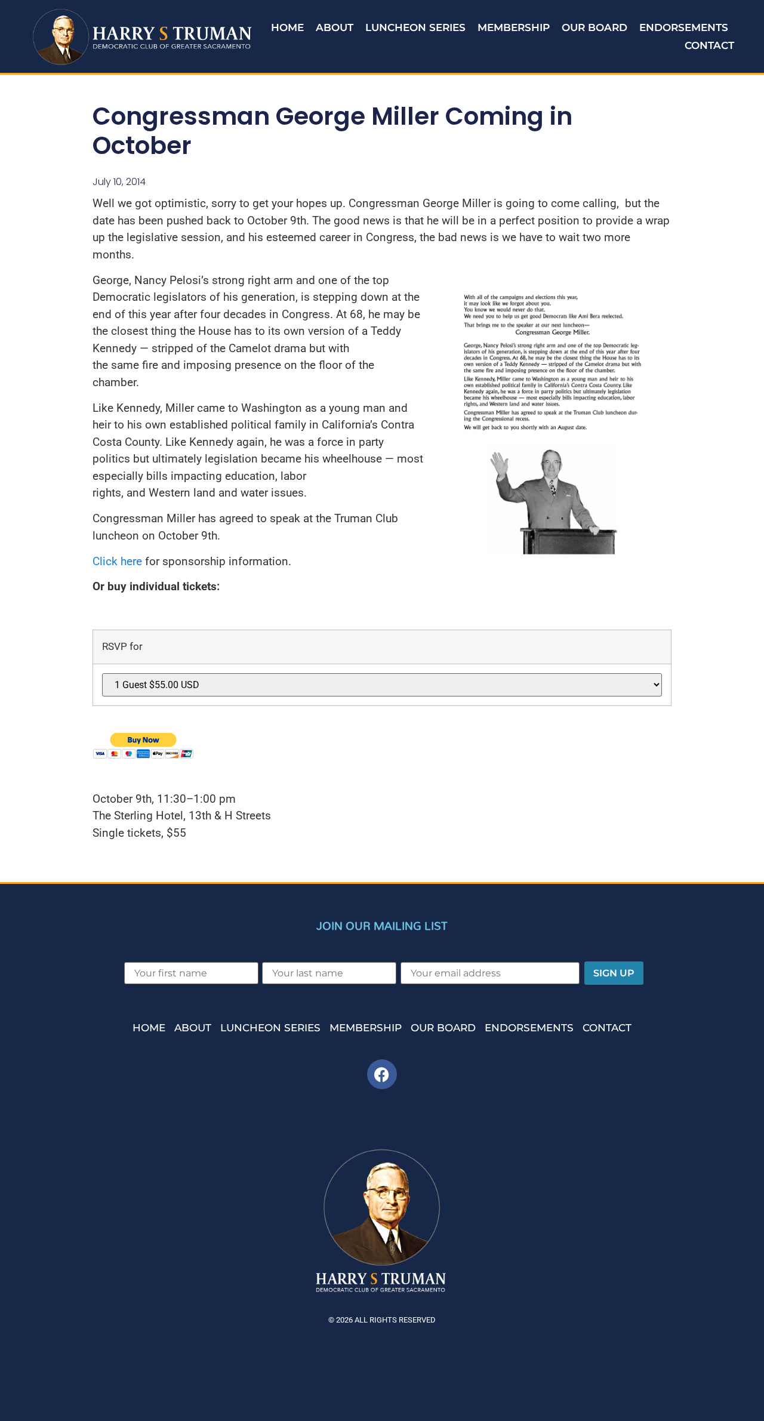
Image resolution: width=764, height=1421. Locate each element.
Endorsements (683, 27)
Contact (709, 45)
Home (287, 27)
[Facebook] (382, 1074)
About (334, 27)
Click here (117, 561)
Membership (514, 27)
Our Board (594, 27)
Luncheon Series (415, 27)
